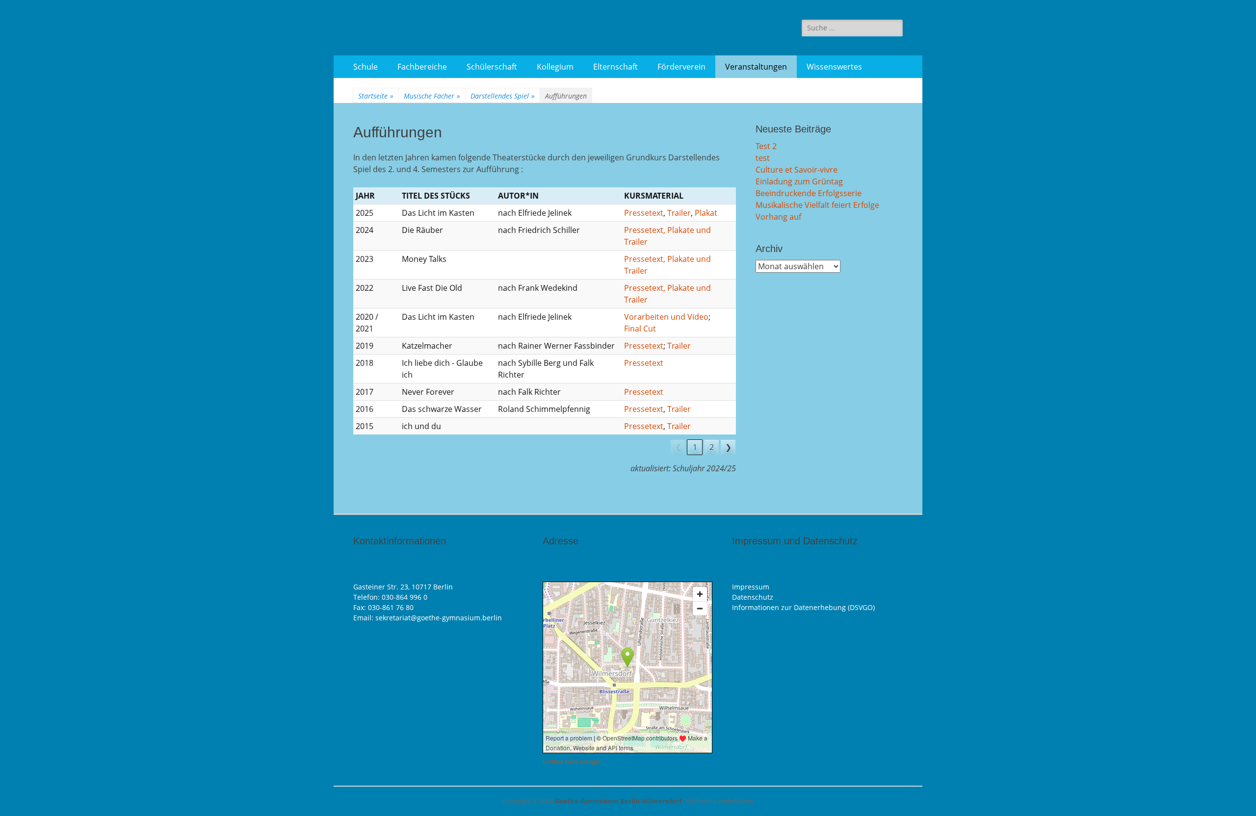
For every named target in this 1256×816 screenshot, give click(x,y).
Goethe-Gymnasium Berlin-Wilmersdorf (618, 800)
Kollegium (555, 66)
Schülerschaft (492, 66)
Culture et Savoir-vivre (796, 169)
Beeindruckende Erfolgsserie (809, 193)
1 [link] (695, 447)
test (763, 158)
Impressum (750, 586)
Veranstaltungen (756, 66)
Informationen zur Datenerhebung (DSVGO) (803, 607)
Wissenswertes (834, 66)
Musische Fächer (432, 96)
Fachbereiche (422, 66)
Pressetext (643, 212)
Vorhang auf (778, 216)
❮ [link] (678, 447)
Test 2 (766, 146)
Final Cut (640, 328)
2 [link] (711, 447)
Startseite (375, 96)
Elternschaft (615, 66)
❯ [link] (728, 447)
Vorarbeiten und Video (666, 316)
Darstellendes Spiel (503, 96)
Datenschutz (752, 597)
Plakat (706, 212)
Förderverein (681, 66)
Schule (365, 66)
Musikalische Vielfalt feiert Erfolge (817, 205)
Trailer (679, 212)
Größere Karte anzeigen (572, 761)
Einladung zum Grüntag (799, 181)
